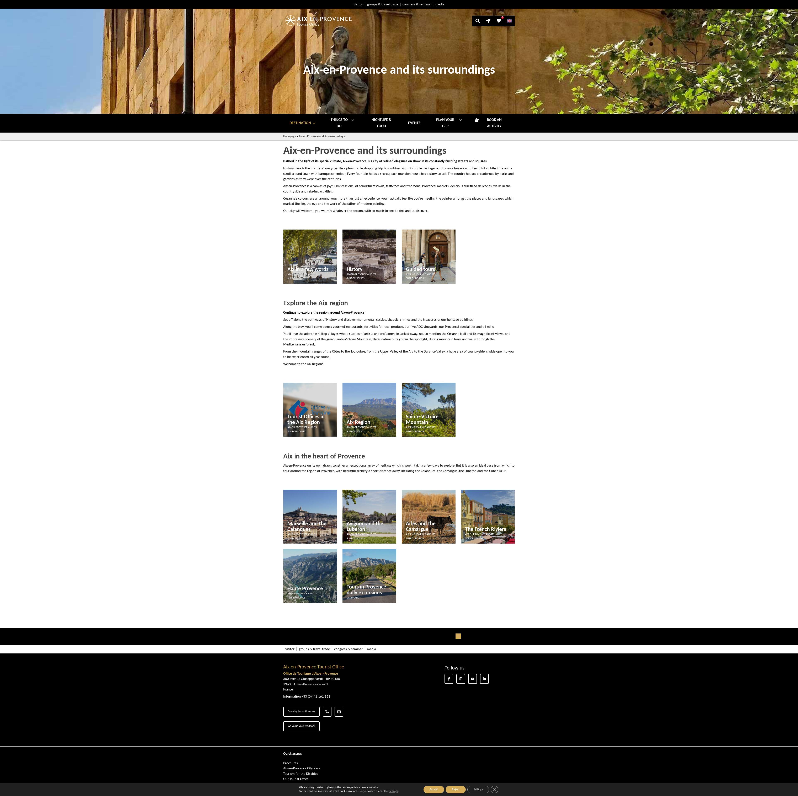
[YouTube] (472, 679)
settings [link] (393, 791)
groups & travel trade (382, 4)
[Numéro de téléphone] (327, 712)
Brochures (290, 763)
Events (414, 123)
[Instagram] (460, 679)
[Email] (339, 712)
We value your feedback (301, 726)
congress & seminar (417, 4)
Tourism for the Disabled (300, 774)
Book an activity (494, 123)
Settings (478, 789)
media (439, 4)
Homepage (289, 136)
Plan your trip (445, 123)
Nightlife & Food (381, 123)
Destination (300, 123)
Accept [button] (434, 789)
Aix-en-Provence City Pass (301, 768)
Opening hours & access (301, 711)
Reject (455, 789)
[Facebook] (449, 679)
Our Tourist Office (295, 779)
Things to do (339, 123)
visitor (358, 4)
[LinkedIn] (484, 679)
